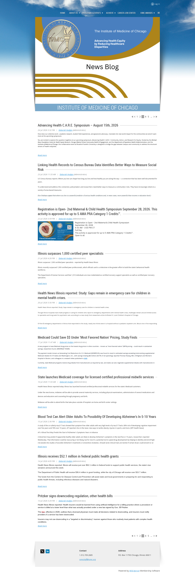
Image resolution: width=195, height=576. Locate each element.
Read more (42, 155)
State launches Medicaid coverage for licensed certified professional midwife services (96, 377)
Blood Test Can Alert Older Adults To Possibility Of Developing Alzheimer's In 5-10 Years (97, 416)
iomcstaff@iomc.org (87, 559)
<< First (132, 116)
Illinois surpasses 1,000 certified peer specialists (70, 253)
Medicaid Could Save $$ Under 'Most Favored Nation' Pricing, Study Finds (87, 337)
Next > (154, 116)
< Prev (135, 116)
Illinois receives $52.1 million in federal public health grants (78, 456)
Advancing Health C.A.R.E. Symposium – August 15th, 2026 (78, 125)
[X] (42, 551)
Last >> (156, 116)
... (151, 116)
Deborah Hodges (65, 130)
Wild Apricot (134, 570)
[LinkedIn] (47, 551)
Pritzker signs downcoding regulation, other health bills (75, 496)
